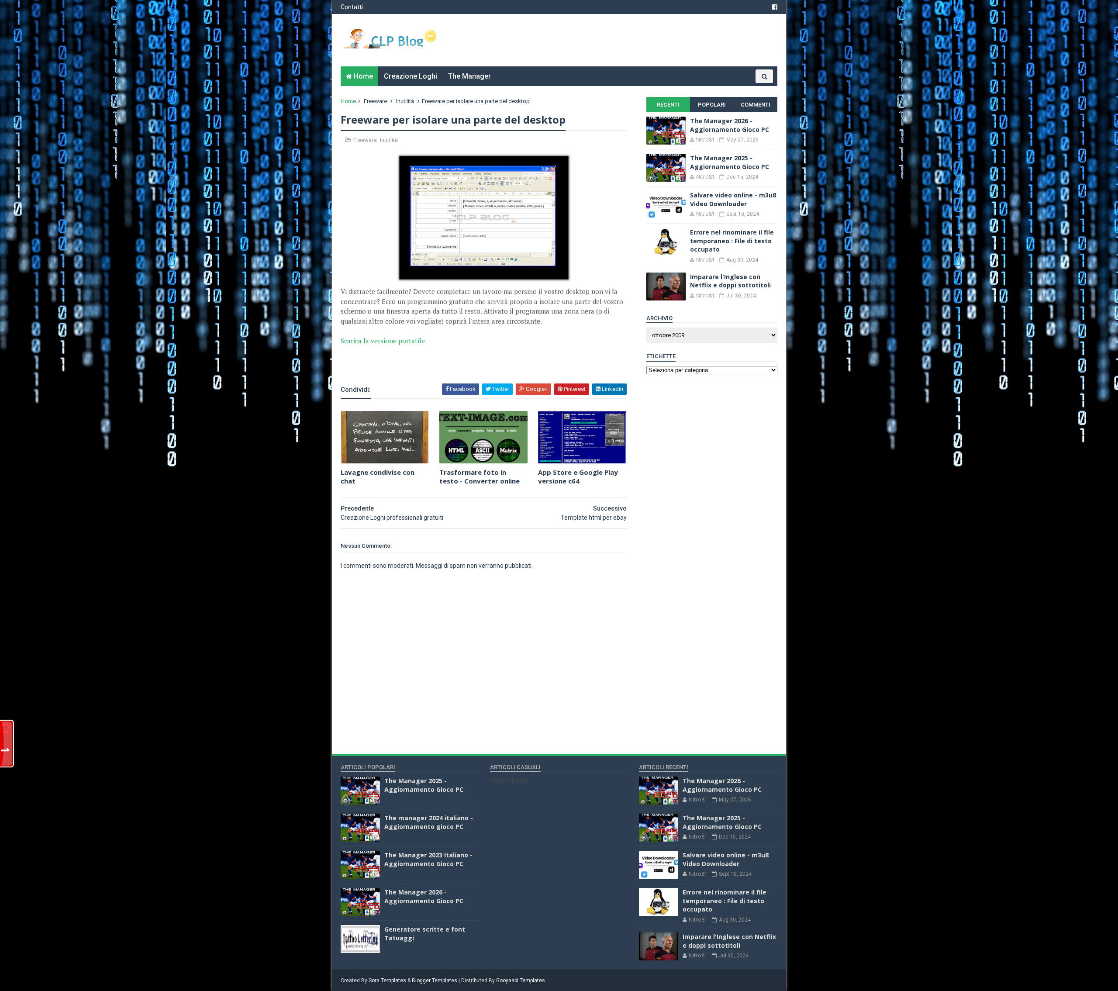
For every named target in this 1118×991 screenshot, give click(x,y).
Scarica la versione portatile (383, 340)
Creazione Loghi (410, 76)
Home (363, 76)
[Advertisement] (443, 358)
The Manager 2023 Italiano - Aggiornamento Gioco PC (428, 859)
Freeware (375, 101)
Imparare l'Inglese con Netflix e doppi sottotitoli (730, 281)
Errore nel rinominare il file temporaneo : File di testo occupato (732, 240)
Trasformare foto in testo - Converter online (479, 476)
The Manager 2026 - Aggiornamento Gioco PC (729, 125)
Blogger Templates (434, 980)
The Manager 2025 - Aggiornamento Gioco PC (729, 162)
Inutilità (405, 101)
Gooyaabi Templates (520, 980)
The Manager (469, 76)
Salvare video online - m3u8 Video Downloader (733, 199)
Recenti (668, 104)
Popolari (712, 104)
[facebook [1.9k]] (774, 7)
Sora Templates (387, 980)
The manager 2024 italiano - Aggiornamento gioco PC (428, 822)
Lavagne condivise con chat (377, 476)
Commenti (755, 104)
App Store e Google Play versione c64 (578, 476)
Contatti (352, 6)
